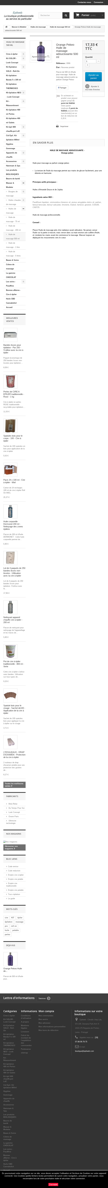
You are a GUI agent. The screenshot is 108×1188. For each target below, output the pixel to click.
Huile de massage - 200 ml (13, 228)
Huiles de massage (11, 211)
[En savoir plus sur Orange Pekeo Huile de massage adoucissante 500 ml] (10, 959)
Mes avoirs (43, 1019)
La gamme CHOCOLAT (11, 275)
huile (7, 930)
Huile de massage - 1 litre (13, 245)
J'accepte (53, 1184)
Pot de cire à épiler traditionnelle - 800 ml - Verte (13, 664)
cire (6, 918)
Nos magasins (13, 833)
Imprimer (64, 126)
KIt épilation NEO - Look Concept (13, 95)
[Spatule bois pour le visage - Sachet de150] (10, 695)
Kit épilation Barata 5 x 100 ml (13, 77)
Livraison (25, 1032)
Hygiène (9, 144)
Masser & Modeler (10, 185)
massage (19, 922)
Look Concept (14, 812)
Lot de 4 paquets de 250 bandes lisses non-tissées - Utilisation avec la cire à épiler (14, 572)
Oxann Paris (13, 816)
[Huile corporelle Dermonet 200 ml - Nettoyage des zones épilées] (10, 511)
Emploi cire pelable (15, 890)
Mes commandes (46, 1016)
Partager (62, 88)
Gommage (10, 148)
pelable (15, 930)
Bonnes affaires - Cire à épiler (13, 292)
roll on (14, 926)
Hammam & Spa (13, 166)
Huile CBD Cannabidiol (11, 301)
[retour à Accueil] (6, 27)
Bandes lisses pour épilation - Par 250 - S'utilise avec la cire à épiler (13, 349)
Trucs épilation (14, 894)
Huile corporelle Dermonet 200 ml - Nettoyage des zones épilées (13, 525)
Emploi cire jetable (15, 879)
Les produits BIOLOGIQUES (12, 172)
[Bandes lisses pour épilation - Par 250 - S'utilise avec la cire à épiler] (10, 335)
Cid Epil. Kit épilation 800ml (12, 137)
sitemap (24, 1053)
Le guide (11, 898)
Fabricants (12, 796)
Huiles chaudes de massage (13, 202)
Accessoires (11, 161)
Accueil (9, 307)
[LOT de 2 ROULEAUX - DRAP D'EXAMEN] (10, 742)
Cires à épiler (12, 54)
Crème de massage (10, 266)
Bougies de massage (12, 194)
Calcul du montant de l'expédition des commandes (26, 1040)
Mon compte (46, 1011)
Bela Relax (12, 804)
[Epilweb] (18, 16)
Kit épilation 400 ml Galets (13, 120)
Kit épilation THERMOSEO (12, 86)
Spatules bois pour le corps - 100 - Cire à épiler (12, 438)
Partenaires (26, 1049)
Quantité (89, 57)
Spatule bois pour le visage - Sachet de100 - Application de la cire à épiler (14, 709)
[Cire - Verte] (10, 651)
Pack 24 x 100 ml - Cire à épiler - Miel (14, 481)
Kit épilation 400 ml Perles (13, 112)
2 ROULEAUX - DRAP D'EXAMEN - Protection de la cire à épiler (14, 754)
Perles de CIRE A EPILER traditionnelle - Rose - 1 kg (13, 394)
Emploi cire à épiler (16, 875)
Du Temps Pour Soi (16, 808)
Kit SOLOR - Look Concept (12, 60)
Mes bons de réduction (48, 1030)
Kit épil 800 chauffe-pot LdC (13, 129)
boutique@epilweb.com (84, 1051)
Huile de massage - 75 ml (13, 219)
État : (58, 67)
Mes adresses (44, 1023)
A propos (25, 1022)
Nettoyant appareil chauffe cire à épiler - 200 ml (12, 620)
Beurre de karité (13, 179)
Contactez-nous (84, 2)
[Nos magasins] (14, 842)
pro (6, 926)
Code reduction (14, 871)
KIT (12, 918)
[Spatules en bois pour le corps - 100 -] (10, 426)
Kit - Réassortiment (12, 103)
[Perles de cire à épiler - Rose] (10, 382)
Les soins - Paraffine (11, 284)
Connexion (98, 2)
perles (7, 934)
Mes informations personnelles (52, 1027)
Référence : (61, 63)
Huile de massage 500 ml (13, 236)
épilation (8, 922)
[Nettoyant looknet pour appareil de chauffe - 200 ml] (10, 607)
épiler (19, 918)
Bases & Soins (12, 260)
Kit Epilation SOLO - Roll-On (13, 69)
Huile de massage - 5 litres (13, 253)
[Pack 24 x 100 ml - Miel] (10, 470)
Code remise (13, 866)
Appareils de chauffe (11, 155)
